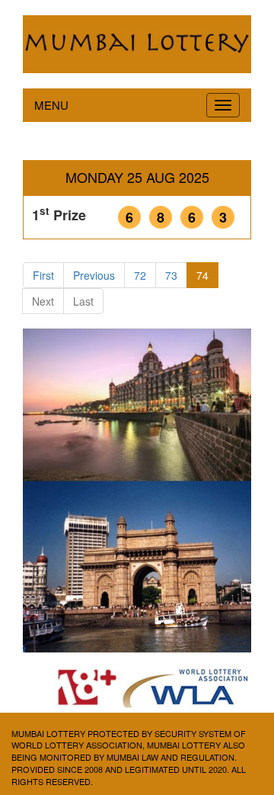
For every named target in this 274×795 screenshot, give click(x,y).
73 (171, 275)
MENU (51, 105)
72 (140, 275)
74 (202, 275)
